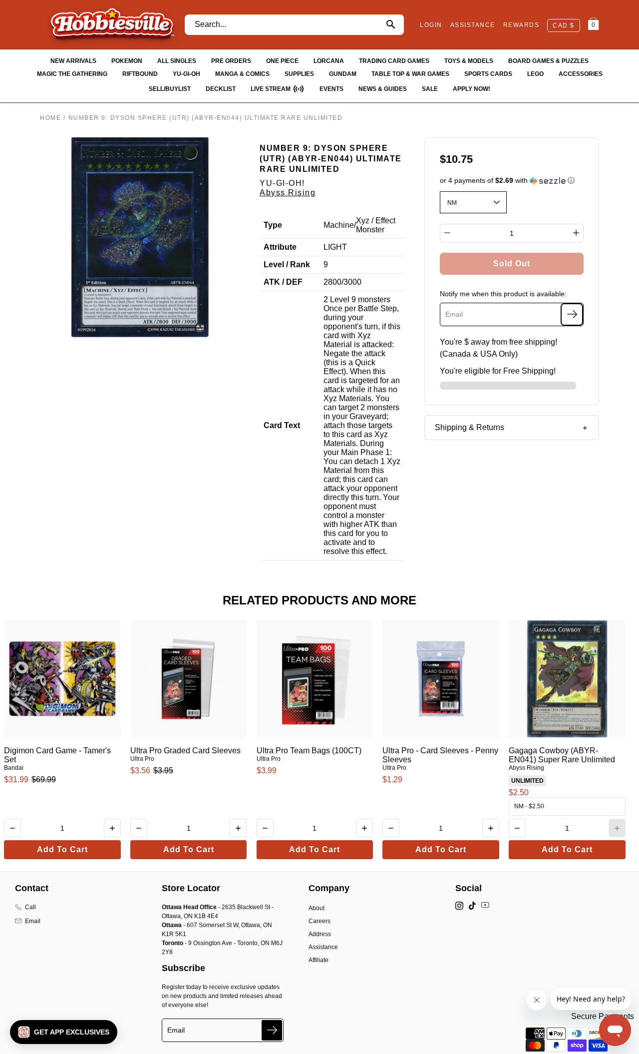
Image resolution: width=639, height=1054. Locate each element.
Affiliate (318, 960)
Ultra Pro (142, 758)
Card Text (282, 425)
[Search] (390, 24)
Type (273, 225)
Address (320, 934)
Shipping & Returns (469, 427)
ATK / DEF (283, 282)
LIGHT (335, 247)
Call (30, 907)
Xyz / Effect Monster (375, 225)
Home (50, 117)
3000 (352, 282)
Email (32, 921)
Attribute (280, 247)
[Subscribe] (572, 314)
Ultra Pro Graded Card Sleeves (185, 750)
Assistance (323, 947)
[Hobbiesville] (112, 24)
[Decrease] (447, 232)
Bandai (13, 767)
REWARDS (521, 24)
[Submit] (272, 1030)
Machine (338, 225)
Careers (319, 921)
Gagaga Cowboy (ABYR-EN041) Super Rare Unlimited (562, 755)
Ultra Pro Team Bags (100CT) (309, 750)
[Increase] (576, 232)
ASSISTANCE (472, 24)
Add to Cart (62, 849)
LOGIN (431, 24)
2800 (332, 282)
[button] (512, 180)
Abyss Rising (288, 192)
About (316, 908)
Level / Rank (287, 264)
